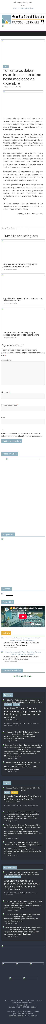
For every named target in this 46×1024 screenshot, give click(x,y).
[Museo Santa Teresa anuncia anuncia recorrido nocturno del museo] (22, 762)
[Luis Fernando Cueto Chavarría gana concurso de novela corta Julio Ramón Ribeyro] (22, 638)
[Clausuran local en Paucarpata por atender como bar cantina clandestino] (23, 309)
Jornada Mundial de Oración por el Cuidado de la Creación (22, 798)
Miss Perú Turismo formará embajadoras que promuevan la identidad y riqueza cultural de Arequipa (22, 713)
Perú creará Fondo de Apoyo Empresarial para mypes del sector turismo (21, 920)
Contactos (39, 1001)
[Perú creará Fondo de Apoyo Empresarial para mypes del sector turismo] (22, 914)
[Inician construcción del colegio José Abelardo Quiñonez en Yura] (23, 241)
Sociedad (8, 704)
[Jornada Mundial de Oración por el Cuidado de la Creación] (23, 788)
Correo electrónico (9, 405)
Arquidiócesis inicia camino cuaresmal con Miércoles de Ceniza (22, 299)
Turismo (16, 704)
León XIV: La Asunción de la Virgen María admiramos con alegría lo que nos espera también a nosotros (22, 851)
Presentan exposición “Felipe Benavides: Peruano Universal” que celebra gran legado (21, 658)
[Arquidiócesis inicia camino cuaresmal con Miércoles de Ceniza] (23, 275)
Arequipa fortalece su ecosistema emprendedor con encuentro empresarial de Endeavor (21, 933)
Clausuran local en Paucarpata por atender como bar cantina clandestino (20, 333)
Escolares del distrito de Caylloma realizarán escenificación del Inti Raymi (20, 737)
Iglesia (7, 792)
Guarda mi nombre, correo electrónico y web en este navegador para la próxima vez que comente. (22, 434)
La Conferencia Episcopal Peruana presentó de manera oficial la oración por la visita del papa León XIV (23, 833)
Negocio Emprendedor (12, 877)
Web (3, 417)
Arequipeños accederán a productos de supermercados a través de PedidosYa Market (22, 883)
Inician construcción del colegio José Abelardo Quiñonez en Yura (19, 265)
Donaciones (30, 1001)
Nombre (5, 392)
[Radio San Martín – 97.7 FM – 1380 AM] (3, 33)
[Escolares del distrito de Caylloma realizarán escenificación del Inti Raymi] (22, 732)
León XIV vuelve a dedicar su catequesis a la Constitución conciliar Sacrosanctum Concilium (21, 817)
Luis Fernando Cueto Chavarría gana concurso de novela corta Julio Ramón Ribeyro (21, 644)
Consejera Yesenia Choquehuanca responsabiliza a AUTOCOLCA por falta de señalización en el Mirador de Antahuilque (22, 753)
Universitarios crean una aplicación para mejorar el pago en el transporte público (22, 907)
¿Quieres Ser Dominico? (17, 1001)
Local (5, 66)
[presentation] (6, 559)
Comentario (6, 360)
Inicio (6, 1001)
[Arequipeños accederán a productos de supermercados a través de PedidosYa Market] (23, 872)
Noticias (14, 792)
